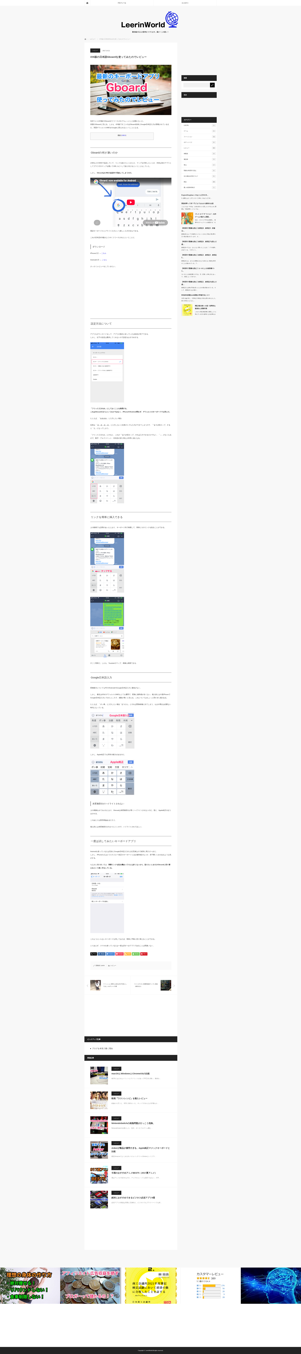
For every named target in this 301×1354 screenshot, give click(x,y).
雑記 (199, 182)
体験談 (199, 153)
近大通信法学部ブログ (199, 176)
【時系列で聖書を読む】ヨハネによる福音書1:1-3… (198, 269)
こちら (103, 253)
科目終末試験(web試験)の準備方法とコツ (195, 295)
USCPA (199, 125)
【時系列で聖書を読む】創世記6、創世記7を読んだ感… (199, 243)
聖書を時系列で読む (199, 170)
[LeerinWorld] (150, 28)
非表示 (124, 135)
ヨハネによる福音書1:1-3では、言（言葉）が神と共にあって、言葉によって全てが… (198, 275)
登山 (199, 165)
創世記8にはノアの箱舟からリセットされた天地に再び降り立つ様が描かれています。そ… (198, 235)
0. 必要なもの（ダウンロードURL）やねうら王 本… (196, 198)
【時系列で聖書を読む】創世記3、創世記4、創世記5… (199, 256)
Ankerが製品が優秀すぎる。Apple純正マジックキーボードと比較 (140, 1150)
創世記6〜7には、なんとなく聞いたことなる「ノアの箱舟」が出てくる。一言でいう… (198, 249)
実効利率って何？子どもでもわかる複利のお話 (197, 203)
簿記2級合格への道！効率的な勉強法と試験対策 (205, 307)
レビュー (95, 50)
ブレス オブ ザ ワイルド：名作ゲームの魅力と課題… (205, 215)
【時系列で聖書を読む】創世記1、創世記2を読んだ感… (199, 283)
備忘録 (199, 159)
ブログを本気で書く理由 (102, 1048)
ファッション (199, 136)
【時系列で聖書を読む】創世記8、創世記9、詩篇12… (198, 229)
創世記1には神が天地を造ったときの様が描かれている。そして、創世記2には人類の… (198, 289)
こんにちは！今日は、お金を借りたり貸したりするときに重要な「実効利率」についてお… (198, 208)
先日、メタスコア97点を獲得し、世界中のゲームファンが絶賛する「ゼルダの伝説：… (205, 222)
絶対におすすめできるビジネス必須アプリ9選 (133, 1198)
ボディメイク (199, 142)
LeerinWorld (148, 1350)
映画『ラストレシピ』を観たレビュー (129, 1098)
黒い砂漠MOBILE (199, 187)
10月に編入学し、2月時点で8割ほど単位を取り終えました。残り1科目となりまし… (199, 299)
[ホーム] (87, 3)
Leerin (103, 965)
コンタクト (185, 3)
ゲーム (199, 131)
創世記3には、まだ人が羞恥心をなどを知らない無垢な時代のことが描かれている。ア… (198, 262)
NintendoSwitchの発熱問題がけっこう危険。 (133, 1123)
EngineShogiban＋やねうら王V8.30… (194, 195)
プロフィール (122, 3)
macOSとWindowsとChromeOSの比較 (130, 1073)
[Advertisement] (130, 291)
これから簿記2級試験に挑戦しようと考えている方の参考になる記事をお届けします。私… (205, 314)
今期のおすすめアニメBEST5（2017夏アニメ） (134, 1173)
